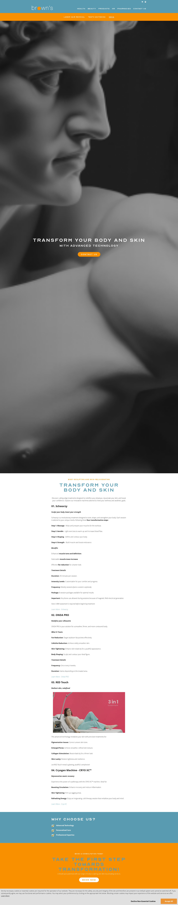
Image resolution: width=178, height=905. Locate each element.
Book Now (89, 880)
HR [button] (113, 9)
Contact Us (89, 254)
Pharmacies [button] (124, 9)
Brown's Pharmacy (42, 8)
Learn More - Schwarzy (59, 609)
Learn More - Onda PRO (60, 677)
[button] (145, 2)
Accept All (169, 901)
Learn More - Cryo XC (59, 804)
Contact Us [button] (139, 9)
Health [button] (81, 9)
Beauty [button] (92, 9)
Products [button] (104, 9)
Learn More (5, 896)
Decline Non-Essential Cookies (143, 901)
